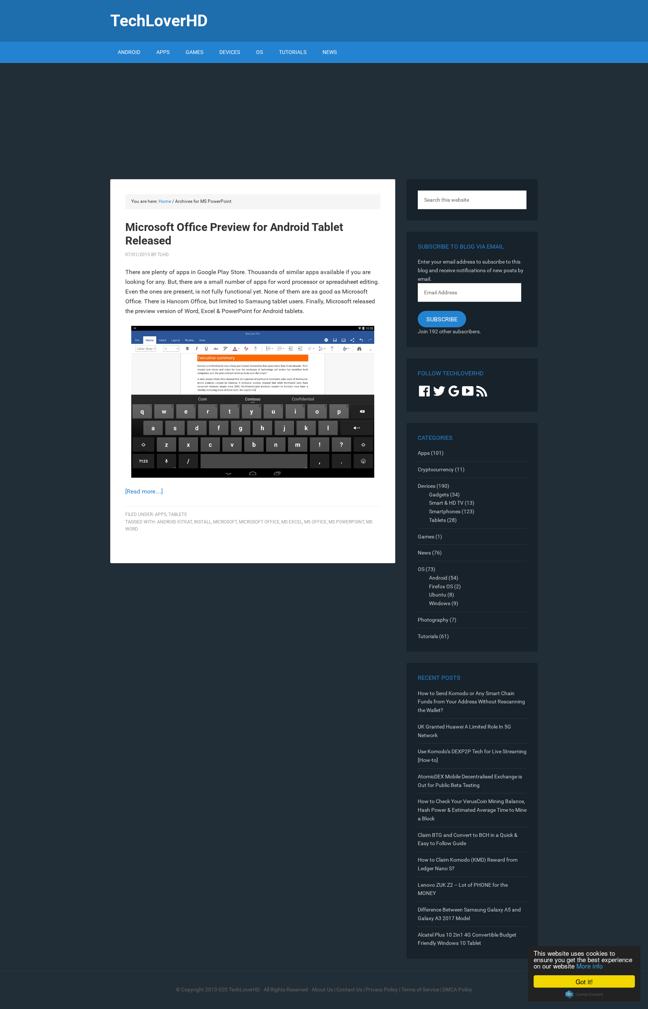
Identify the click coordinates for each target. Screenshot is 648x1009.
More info (589, 965)
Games (426, 537)
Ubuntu (437, 595)
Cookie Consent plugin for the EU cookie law (584, 994)
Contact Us (349, 990)
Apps (160, 514)
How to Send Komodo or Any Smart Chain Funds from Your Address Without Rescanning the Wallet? (471, 702)
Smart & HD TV (446, 503)
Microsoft (225, 522)
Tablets (177, 514)
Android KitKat (174, 522)
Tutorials (428, 636)
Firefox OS (441, 586)
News (424, 553)
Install (202, 522)
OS (421, 569)
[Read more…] (144, 491)
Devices (426, 486)
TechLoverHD (159, 20)
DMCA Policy (457, 990)
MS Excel (291, 522)
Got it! (584, 981)
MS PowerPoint (346, 522)
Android (438, 578)
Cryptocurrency (436, 469)
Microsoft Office (259, 522)
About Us (322, 990)
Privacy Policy (382, 990)
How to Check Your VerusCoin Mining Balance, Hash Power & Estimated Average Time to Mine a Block (472, 810)
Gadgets (439, 495)
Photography (433, 620)
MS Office (315, 522)
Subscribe (442, 319)
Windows (439, 603)
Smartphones (444, 511)
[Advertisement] (324, 119)
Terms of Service (420, 990)
